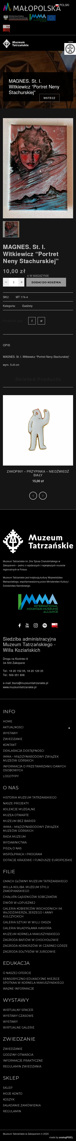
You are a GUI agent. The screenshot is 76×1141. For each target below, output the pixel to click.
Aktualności (13, 727)
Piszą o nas (12, 848)
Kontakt (9, 745)
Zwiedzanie (12, 739)
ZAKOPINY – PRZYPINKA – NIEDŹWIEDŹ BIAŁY (38, 473)
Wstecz (49, 98)
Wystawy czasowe (18, 1016)
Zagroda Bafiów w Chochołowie (31, 940)
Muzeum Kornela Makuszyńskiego (31, 934)
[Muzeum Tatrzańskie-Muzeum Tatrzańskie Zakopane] (15, 43)
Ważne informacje (18, 988)
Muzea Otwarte (16, 815)
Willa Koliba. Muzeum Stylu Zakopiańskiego (26, 889)
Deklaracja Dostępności (23, 751)
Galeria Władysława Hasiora (27, 928)
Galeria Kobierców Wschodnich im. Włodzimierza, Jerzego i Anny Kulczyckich (33, 912)
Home (7, 721)
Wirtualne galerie (18, 1027)
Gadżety (27, 306)
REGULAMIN (12, 1111)
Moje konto (12, 1093)
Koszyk (8, 1099)
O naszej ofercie (17, 973)
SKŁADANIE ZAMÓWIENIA (22, 1105)
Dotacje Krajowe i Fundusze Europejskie (37, 860)
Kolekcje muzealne (19, 809)
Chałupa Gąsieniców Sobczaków (30, 897)
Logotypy (11, 776)
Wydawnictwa (15, 842)
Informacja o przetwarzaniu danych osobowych (34, 768)
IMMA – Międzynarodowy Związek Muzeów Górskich (31, 758)
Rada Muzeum (14, 836)
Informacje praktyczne (23, 1060)
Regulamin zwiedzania (22, 1066)
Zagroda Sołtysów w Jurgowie (29, 951)
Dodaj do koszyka (46, 282)
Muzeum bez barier (19, 821)
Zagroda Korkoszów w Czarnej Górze (35, 946)
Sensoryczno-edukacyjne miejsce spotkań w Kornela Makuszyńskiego (33, 981)
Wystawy (10, 733)
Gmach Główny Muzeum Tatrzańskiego (35, 881)
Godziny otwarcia (18, 1054)
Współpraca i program (22, 854)
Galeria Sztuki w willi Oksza (27, 922)
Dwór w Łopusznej (19, 903)
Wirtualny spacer (18, 1010)
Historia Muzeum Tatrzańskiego (30, 797)
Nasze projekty (16, 803)
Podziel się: (13, 321)
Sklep (7, 1088)
